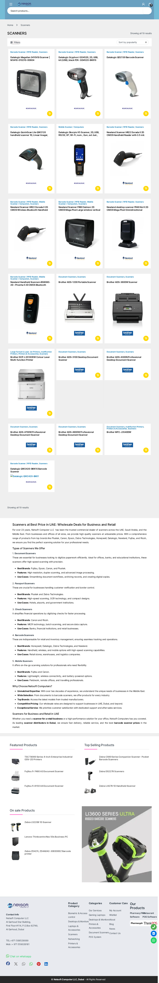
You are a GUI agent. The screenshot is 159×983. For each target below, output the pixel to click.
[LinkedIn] (46, 964)
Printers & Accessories (28, 354)
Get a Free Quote (49, 113)
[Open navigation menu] (10, 4)
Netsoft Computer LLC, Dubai (69, 979)
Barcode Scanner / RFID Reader (24, 52)
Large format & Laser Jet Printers (25, 352)
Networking (74, 939)
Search (147, 10)
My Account (115, 910)
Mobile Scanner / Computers (71, 127)
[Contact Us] (154, 934)
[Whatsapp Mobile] (23, 964)
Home (10, 25)
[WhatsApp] (154, 940)
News (112, 928)
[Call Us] (154, 927)
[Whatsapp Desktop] (31, 964)
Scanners (43, 52)
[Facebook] (8, 963)
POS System (95, 937)
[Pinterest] (39, 964)
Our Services (95, 910)
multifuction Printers (134, 427)
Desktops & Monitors (78, 921)
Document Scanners (68, 277)
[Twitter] (16, 964)
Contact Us (114, 933)
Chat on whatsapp (20, 956)
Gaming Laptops (97, 915)
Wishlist (113, 915)
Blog (111, 924)
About (112, 919)
